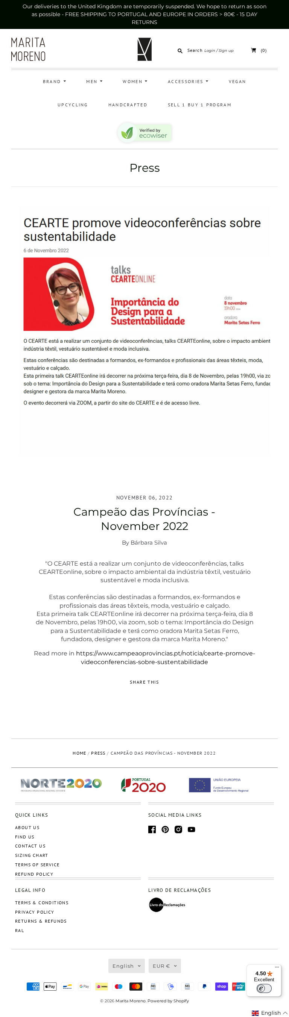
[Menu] (276, 968)
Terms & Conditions (41, 902)
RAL (19, 930)
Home (79, 753)
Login (209, 50)
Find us (25, 837)
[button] (270, 1013)
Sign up (226, 50)
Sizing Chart (32, 855)
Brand (53, 81)
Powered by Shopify (168, 1000)
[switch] (264, 988)
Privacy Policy (35, 912)
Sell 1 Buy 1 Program (199, 104)
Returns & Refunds (41, 921)
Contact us (30, 846)
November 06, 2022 (144, 497)
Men (92, 81)
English (123, 966)
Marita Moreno (131, 1000)
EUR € (161, 966)
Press (144, 168)
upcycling (73, 104)
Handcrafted (128, 104)
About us (27, 827)
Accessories (186, 81)
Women (133, 81)
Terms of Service (37, 864)
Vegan (237, 81)
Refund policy (34, 874)
